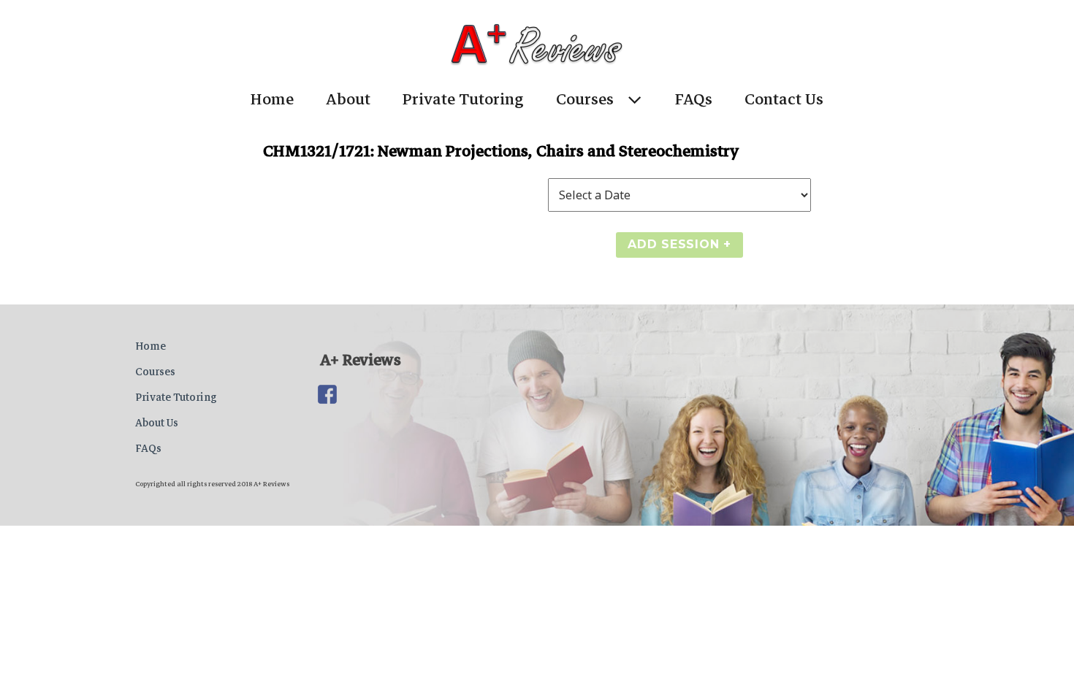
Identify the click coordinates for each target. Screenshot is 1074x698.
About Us (156, 423)
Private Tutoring (463, 99)
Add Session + (679, 244)
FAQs (693, 99)
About (348, 99)
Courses (585, 99)
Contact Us (783, 99)
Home (272, 99)
